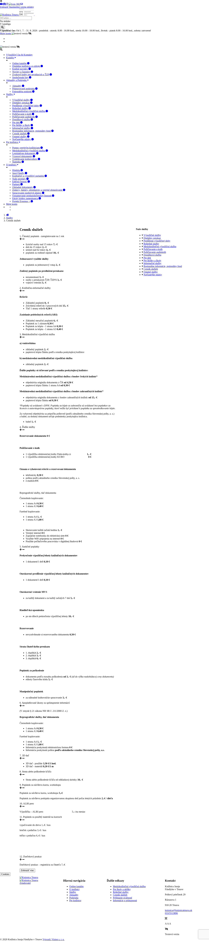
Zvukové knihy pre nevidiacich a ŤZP (31, 74)
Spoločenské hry (20, 77)
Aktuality (17, 86)
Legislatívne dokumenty (24, 153)
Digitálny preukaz (21, 102)
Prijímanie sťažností (122, 897)
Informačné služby (21, 128)
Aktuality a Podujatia (16, 80)
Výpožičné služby (21, 100)
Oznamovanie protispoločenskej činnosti (32, 195)
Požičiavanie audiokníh (23, 116)
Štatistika (17, 161)
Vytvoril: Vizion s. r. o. (53, 939)
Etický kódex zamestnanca (25, 198)
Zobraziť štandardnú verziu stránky (17, 7)
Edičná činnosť (20, 181)
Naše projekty (19, 178)
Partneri (16, 184)
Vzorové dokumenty (22, 156)
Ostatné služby (19, 136)
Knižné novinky (20, 69)
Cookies (5, 874)
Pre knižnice (12, 142)
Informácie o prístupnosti (125, 900)
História (16, 170)
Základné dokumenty (22, 187)
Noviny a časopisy (21, 71)
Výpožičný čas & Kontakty (19, 54)
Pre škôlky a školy (21, 125)
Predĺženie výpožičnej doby (26, 105)
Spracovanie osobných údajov (27, 193)
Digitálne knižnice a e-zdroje (26, 66)
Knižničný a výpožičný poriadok (28, 176)
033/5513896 (171, 913)
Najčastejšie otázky (21, 139)
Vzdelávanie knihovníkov (25, 159)
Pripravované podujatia (23, 88)
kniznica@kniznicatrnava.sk (178, 910)
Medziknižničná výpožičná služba (29, 111)
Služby (9, 94)
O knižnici (11, 164)
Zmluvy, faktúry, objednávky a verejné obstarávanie (37, 190)
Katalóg (10, 57)
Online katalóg (19, 63)
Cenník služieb (19, 133)
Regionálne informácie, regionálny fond (31, 131)
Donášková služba (21, 119)
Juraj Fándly (18, 173)
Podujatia (73, 897)
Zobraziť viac (27, 870)
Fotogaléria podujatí (22, 91)
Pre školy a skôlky (122, 889)
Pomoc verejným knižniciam (26, 147)
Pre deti (16, 122)
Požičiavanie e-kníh (22, 114)
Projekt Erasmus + (21, 201)
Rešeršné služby (20, 108)
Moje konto (6, 33)
